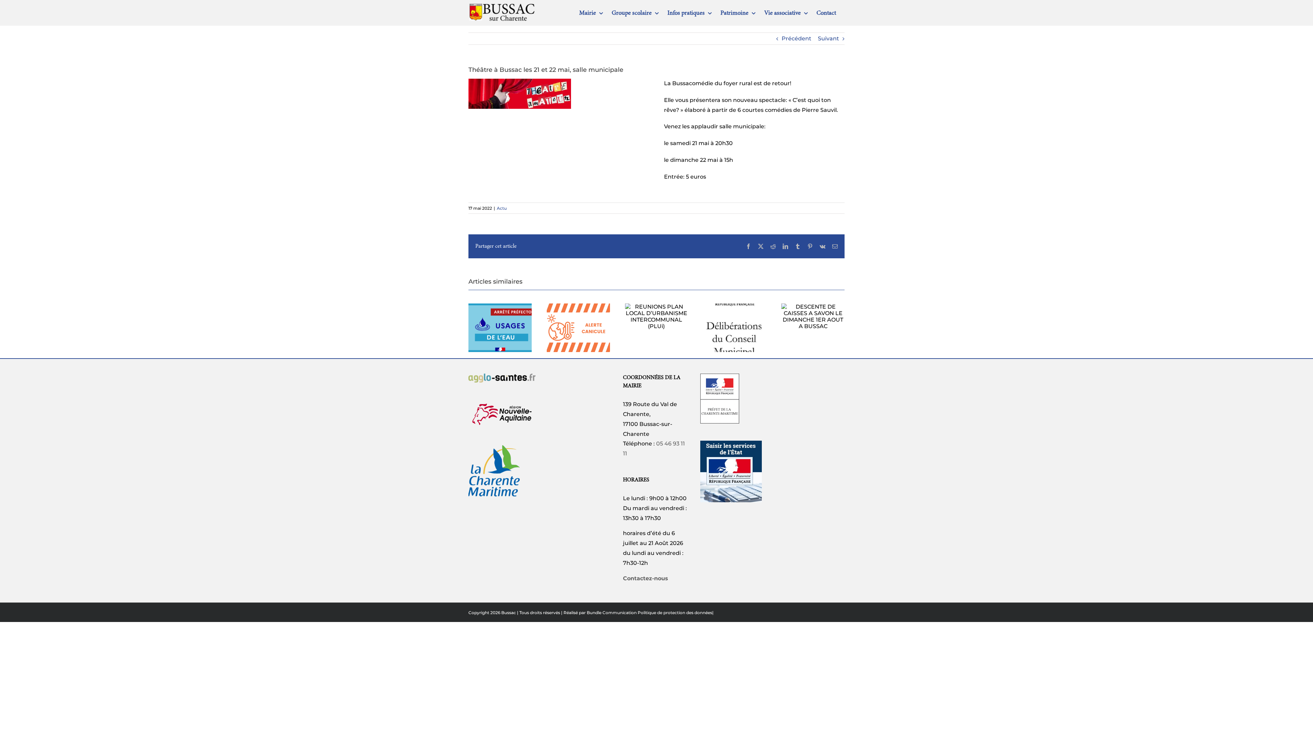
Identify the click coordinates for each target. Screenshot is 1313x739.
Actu (502, 208)
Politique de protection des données (675, 612)
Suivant (828, 38)
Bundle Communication (612, 612)
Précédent (796, 38)
